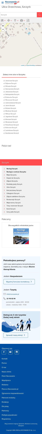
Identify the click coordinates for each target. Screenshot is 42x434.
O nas (4, 367)
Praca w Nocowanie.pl (10, 389)
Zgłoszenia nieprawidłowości (13, 393)
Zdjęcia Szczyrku (12, 181)
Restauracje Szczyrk (13, 199)
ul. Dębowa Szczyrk (9, 83)
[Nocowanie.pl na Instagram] (17, 352)
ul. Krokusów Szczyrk (10, 97)
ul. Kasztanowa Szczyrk (11, 133)
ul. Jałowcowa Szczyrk (10, 92)
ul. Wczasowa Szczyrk (10, 122)
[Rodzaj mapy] (3, 20)
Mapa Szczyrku (12, 175)
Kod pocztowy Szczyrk (14, 190)
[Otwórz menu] (2, 2)
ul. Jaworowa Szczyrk (10, 81)
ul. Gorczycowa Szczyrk (11, 89)
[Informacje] (22, 20)
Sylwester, (22, 424)
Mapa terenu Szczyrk (14, 203)
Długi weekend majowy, (12, 424)
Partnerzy (5, 410)
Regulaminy (6, 419)
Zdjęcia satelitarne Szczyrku (16, 196)
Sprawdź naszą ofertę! (14, 335)
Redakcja (5, 402)
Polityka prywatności (9, 415)
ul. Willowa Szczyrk (9, 114)
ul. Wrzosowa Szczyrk (10, 100)
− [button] (3, 29)
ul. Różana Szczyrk (9, 108)
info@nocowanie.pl (13, 294)
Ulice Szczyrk (11, 187)
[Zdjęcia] (28, 20)
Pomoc (4, 363)
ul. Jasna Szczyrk (9, 105)
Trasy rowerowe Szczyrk (15, 206)
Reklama (5, 384)
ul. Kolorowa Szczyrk (10, 127)
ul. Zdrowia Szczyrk (9, 86)
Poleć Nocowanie (8, 376)
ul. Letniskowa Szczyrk (10, 130)
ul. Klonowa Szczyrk (10, 119)
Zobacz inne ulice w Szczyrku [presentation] (14, 74)
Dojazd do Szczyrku (13, 178)
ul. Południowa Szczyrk (11, 125)
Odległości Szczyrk (13, 193)
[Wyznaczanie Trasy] (9, 20)
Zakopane (21, 426)
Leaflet (22, 65)
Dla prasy (5, 406)
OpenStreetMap (31, 65)
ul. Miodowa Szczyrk (10, 111)
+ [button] (3, 25)
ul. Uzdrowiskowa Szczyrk (12, 103)
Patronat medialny (8, 397)
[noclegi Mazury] (21, 236)
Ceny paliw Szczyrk (13, 212)
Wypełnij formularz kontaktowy (18, 281)
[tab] (14, 74)
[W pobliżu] (16, 20)
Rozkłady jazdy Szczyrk (14, 184)
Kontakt (4, 358)
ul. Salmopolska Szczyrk (11, 94)
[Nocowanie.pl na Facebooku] (4, 352)
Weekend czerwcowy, (31, 424)
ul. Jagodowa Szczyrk (10, 116)
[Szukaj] (39, 14)
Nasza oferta (6, 371)
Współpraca (6, 380)
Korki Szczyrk (11, 209)
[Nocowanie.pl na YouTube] (10, 352)
